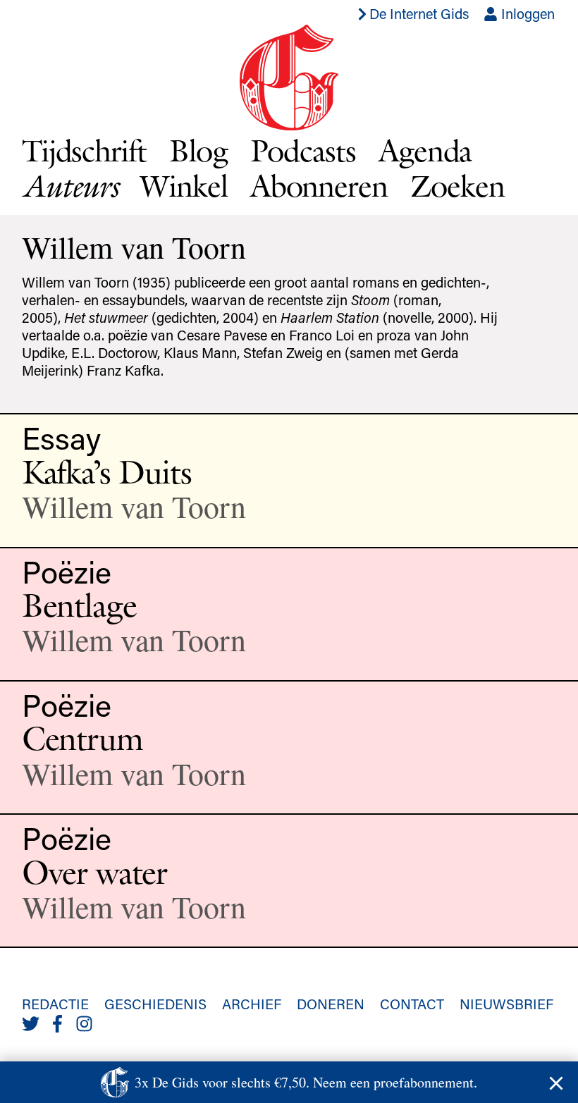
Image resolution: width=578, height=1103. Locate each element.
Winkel (184, 185)
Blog (198, 150)
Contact (412, 1003)
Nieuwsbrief (506, 1003)
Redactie (55, 1003)
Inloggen (526, 13)
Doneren (330, 1003)
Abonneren (319, 185)
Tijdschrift (84, 150)
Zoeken (457, 185)
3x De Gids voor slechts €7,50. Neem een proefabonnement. (306, 1082)
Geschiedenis (155, 1003)
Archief (251, 1003)
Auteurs (70, 185)
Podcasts (303, 150)
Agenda (425, 150)
